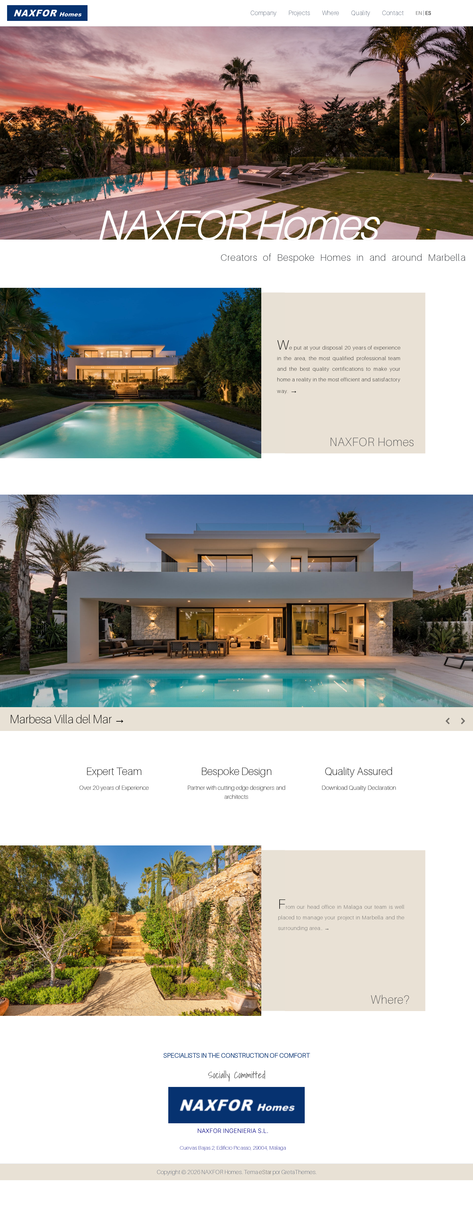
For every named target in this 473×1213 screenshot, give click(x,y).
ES (428, 13)
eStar (265, 1172)
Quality (360, 12)
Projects (299, 12)
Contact (393, 12)
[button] (10, 121)
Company (263, 12)
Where (331, 12)
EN (419, 13)
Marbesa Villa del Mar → (67, 719)
